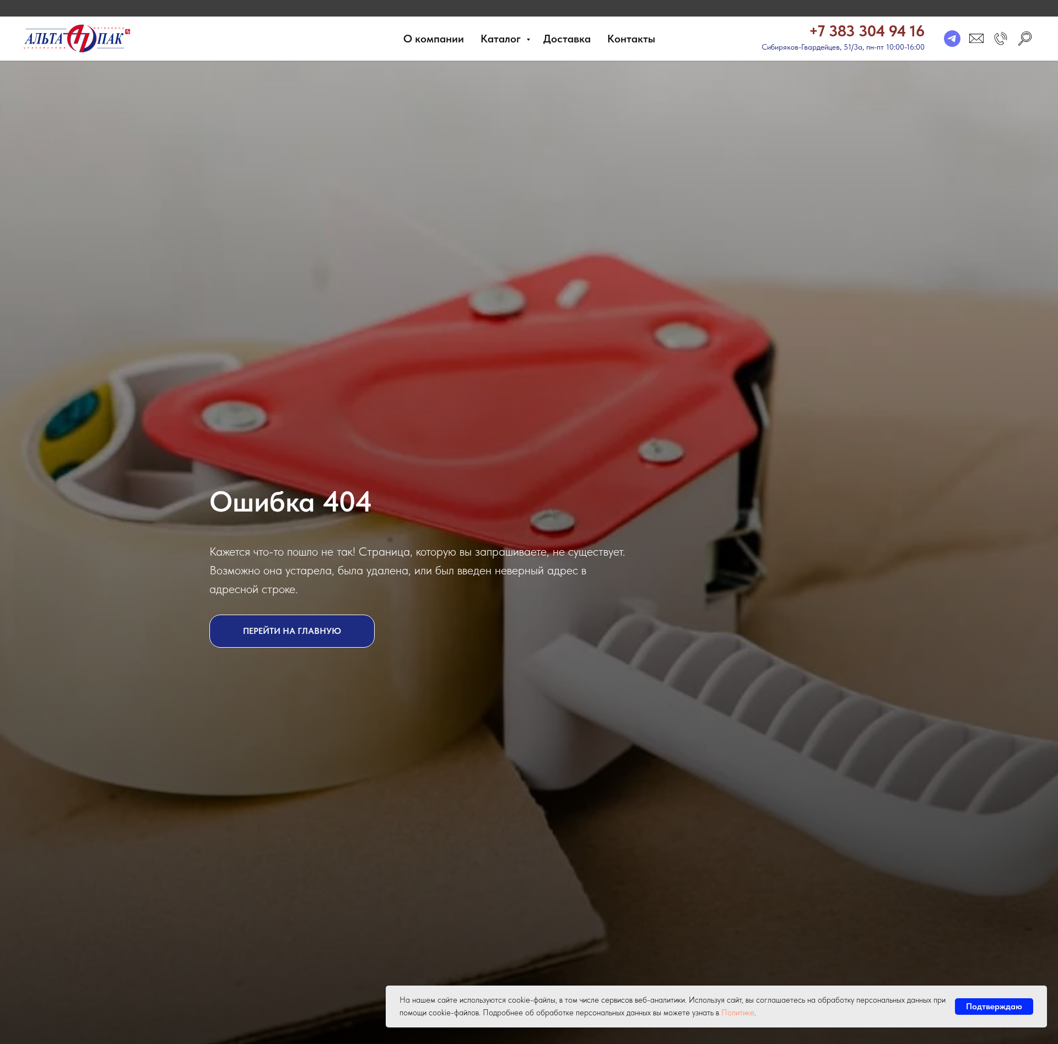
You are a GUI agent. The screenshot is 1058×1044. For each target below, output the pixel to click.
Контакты (631, 38)
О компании (433, 38)
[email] (976, 38)
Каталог (502, 38)
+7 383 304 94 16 (867, 30)
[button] (1000, 38)
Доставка (567, 38)
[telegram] (952, 38)
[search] (1025, 38)
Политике (737, 1013)
